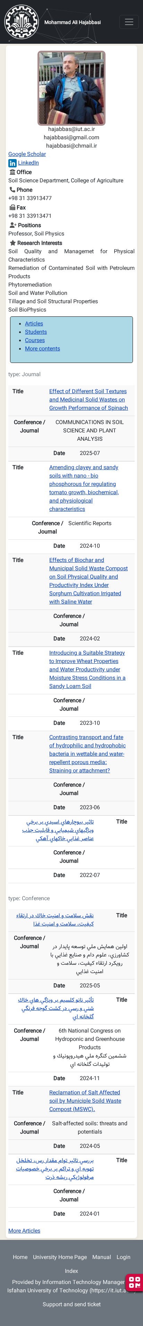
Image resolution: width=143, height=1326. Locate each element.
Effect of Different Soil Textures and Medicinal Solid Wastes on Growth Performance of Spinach (88, 400)
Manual (101, 1257)
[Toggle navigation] (129, 22)
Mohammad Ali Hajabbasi (72, 23)
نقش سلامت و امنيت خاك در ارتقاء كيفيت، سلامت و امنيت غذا (55, 920)
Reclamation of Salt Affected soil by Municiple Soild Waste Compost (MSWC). (85, 1101)
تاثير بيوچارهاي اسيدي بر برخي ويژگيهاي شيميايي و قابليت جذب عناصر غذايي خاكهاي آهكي (58, 830)
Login (124, 1257)
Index (71, 1271)
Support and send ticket (72, 1305)
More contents (42, 349)
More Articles (24, 1231)
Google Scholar (27, 154)
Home (20, 1257)
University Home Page (60, 1257)
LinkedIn (28, 163)
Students (36, 332)
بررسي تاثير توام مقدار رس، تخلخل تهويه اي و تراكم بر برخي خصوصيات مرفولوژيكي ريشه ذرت (55, 1169)
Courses (35, 341)
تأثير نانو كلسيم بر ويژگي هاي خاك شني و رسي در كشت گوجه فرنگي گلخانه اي (56, 1008)
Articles (34, 324)
